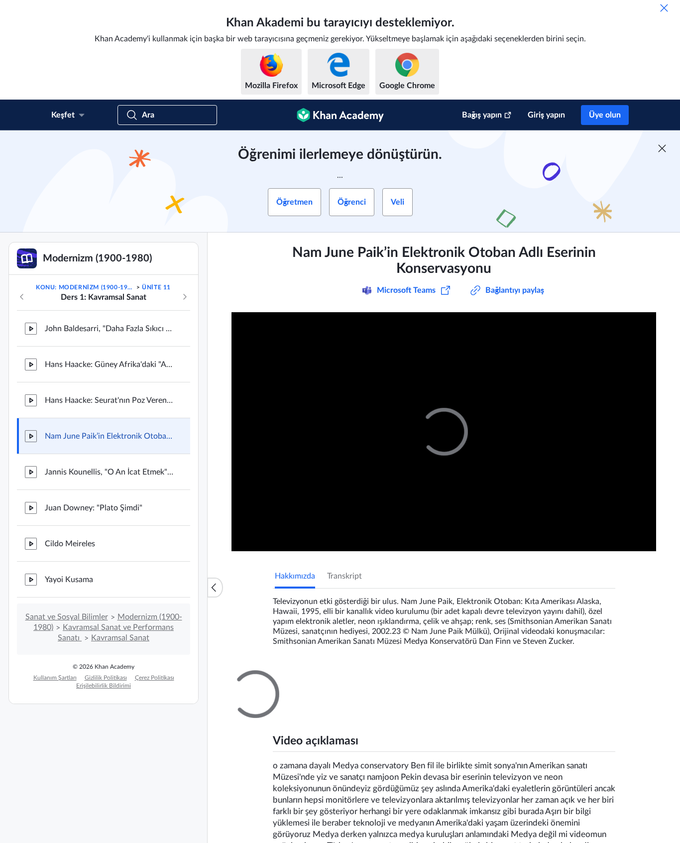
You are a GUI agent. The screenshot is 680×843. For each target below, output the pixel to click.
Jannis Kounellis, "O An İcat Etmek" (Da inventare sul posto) (109, 472)
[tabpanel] (444, 617)
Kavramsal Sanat (120, 638)
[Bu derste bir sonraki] (185, 297)
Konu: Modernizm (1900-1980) (85, 287)
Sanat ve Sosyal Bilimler (66, 617)
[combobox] (561, 797)
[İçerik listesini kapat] (215, 588)
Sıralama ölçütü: (485, 797)
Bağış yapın (482, 115)
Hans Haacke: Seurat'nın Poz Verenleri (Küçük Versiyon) (109, 400)
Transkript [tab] (344, 576)
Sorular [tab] (297, 679)
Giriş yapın (546, 115)
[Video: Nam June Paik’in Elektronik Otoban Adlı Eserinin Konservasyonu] (443, 431)
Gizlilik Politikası (106, 678)
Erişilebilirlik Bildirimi (103, 686)
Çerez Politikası (154, 678)
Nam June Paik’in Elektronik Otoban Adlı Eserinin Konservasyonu (109, 436)
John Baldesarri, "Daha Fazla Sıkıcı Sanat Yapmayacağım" (109, 329)
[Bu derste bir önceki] (22, 297)
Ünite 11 (156, 287)
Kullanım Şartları (55, 678)
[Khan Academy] (340, 115)
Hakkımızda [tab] (295, 576)
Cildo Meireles (70, 544)
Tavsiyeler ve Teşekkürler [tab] (364, 679)
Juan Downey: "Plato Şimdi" (93, 508)
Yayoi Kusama (69, 580)
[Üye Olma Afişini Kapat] (662, 148)
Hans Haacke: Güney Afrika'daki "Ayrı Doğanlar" (109, 364)
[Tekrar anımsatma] (664, 8)
